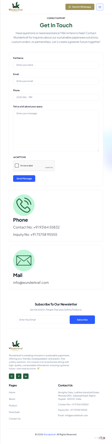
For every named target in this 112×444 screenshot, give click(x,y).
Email (16, 74)
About (12, 398)
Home (12, 392)
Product (13, 405)
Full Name (18, 58)
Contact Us (14, 418)
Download (14, 412)
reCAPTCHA (19, 157)
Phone (16, 90)
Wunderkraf (49, 434)
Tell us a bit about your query (27, 106)
